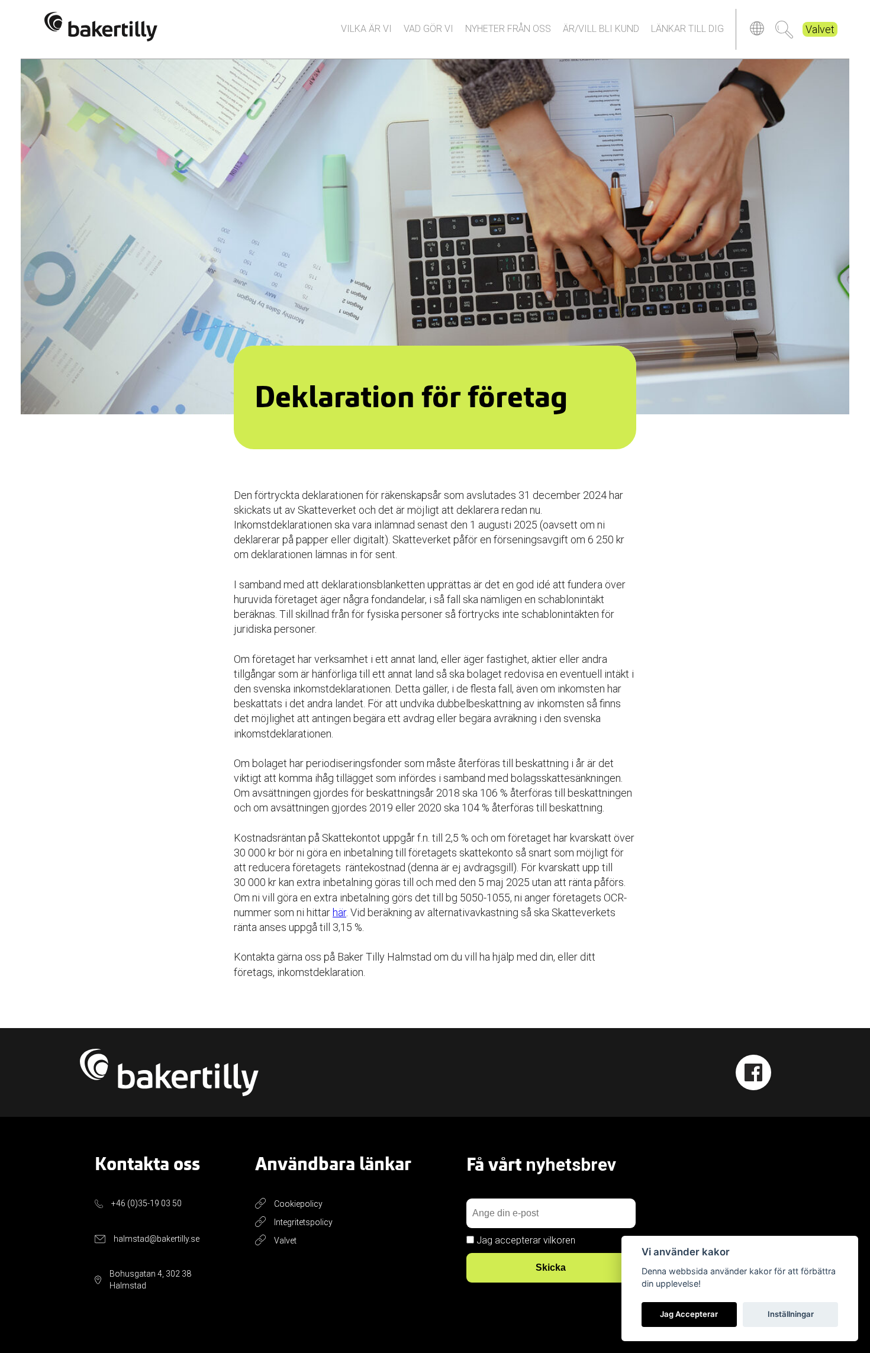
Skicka (551, 1267)
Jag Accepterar (689, 1314)
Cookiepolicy (298, 1204)
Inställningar (791, 1314)
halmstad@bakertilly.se (156, 1239)
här (339, 912)
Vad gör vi (428, 28)
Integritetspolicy (303, 1222)
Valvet (819, 29)
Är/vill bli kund (601, 28)
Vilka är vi (366, 28)
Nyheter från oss (508, 28)
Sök (784, 29)
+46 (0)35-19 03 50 (146, 1203)
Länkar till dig (687, 28)
